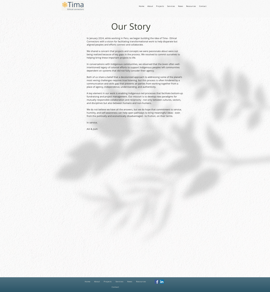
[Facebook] (157, 282)
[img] (73, 10)
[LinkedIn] (162, 282)
